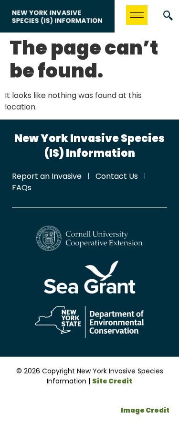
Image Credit (145, 410)
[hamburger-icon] (136, 15)
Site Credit (112, 381)
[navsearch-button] (168, 16)
